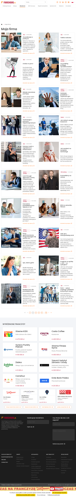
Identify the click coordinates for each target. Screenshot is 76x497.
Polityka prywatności (16, 485)
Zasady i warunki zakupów (22, 466)
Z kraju (33, 457)
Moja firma (8, 24)
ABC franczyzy (31, 6)
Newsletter (63, 457)
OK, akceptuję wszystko (59, 493)
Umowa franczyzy (50, 464)
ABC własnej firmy (50, 466)
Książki (18, 461)
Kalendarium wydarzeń (66, 459)
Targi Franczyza (65, 462)
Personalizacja (41, 495)
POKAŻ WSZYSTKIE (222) (12, 407)
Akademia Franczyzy (66, 468)
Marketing (63, 470)
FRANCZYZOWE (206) (30, 407)
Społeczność (53, 6)
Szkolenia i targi (20, 463)
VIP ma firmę (34, 477)
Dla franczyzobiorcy (51, 459)
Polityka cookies (5, 485)
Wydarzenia (34, 464)
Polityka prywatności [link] (54, 495)
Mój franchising (35, 472)
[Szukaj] (45, 2)
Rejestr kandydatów (43, 6)
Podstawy (48, 457)
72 (46, 312)
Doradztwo (68, 6)
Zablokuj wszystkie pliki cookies (26, 495)
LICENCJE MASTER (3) (62, 407)
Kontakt (63, 472)
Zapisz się (29, 427)
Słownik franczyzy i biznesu (52, 468)
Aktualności (22, 6)
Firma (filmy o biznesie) (37, 470)
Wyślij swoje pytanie (58, 444)
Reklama (61, 6)
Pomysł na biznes (35, 479)
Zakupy (15, 6)
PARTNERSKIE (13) (46, 407)
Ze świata (33, 459)
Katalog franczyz (7, 6)
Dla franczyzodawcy (51, 462)
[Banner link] (38, 15)
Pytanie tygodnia (35, 462)
